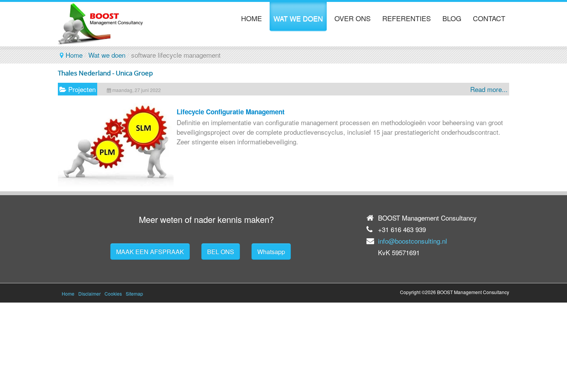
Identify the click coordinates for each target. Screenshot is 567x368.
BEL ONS (220, 251)
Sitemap (134, 293)
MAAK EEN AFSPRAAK (150, 251)
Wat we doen (106, 55)
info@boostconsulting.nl (412, 241)
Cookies (113, 293)
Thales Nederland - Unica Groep (105, 73)
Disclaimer (89, 293)
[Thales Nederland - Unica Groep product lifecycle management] (116, 183)
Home (74, 55)
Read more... (489, 89)
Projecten (82, 89)
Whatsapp (271, 251)
